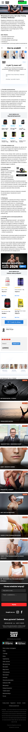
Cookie (23, 703)
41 (7, 713)
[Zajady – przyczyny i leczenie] (14, 458)
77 (7, 717)
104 (23, 719)
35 (24, 711)
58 (6, 715)
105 (25, 719)
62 (12, 715)
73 (2, 717)
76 (6, 717)
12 (17, 709)
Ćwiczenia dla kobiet (8, 680)
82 (14, 717)
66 (17, 715)
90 (25, 717)
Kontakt (19, 703)
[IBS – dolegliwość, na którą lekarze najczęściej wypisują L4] (14, 572)
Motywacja (5, 685)
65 (16, 715)
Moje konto (6, 669)
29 (16, 711)
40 (6, 713)
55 (2, 715)
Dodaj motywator (7, 688)
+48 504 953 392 (8, 623)
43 (10, 713)
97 (11, 719)
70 (22, 715)
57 (5, 715)
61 (10, 715)
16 (23, 709)
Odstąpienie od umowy (14, 727)
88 (22, 717)
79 (10, 717)
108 (16, 722)
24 (9, 711)
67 (18, 715)
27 (13, 711)
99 (13, 719)
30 (17, 711)
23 (7, 711)
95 (8, 719)
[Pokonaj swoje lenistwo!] (14, 413)
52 (22, 713)
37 (2, 713)
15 (21, 709)
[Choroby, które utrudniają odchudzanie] (14, 527)
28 (14, 711)
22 (6, 711)
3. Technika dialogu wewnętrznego (9, 40)
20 (3, 711)
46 (14, 713)
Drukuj (6, 348)
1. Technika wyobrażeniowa (7, 36)
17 (24, 709)
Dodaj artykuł (6, 703)
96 (9, 719)
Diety (4, 656)
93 (5, 719)
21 (5, 711)
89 (24, 717)
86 (20, 717)
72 (25, 715)
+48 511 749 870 (20, 623)
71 (24, 715)
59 (7, 715)
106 (12, 722)
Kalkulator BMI (6, 683)
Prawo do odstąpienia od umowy (14, 725)
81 (13, 717)
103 (21, 719)
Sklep (4, 651)
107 (14, 722)
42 (9, 713)
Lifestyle (5, 677)
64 (14, 715)
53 (24, 713)
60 (9, 715)
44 (12, 713)
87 (21, 717)
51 (21, 713)
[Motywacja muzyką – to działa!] (14, 390)
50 (20, 713)
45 (13, 713)
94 (6, 719)
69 (21, 715)
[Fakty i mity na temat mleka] (14, 504)
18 (25, 709)
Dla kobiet (5, 667)
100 (15, 719)
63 (13, 715)
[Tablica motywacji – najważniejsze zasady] (14, 435)
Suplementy (6, 659)
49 (18, 713)
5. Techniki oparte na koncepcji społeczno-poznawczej (14, 43)
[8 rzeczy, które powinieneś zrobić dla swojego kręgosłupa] (14, 550)
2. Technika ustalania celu (7, 38)
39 (5, 713)
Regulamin (13, 703)
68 (20, 715)
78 (9, 717)
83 (16, 717)
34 (22, 711)
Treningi (5, 653)
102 (19, 719)
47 (16, 713)
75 (5, 717)
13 (19, 709)
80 (12, 717)
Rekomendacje (7, 693)
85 (18, 717)
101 (17, 719)
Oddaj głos (16, 343)
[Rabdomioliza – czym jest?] (14, 481)
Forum (4, 696)
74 (3, 717)
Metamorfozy (6, 664)
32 (20, 711)
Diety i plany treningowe (9, 648)
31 (18, 711)
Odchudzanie (6, 672)
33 (21, 711)
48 (17, 713)
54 (25, 713)
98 (12, 719)
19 (2, 711)
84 (17, 717)
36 (25, 711)
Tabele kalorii (6, 690)
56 (3, 715)
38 (3, 713)
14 (20, 709)
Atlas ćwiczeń (6, 661)
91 (2, 719)
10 (14, 709)
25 (10, 711)
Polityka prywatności (14, 705)
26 (12, 711)
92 (4, 719)
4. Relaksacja (4, 41)
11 (16, 709)
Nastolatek (6, 675)
